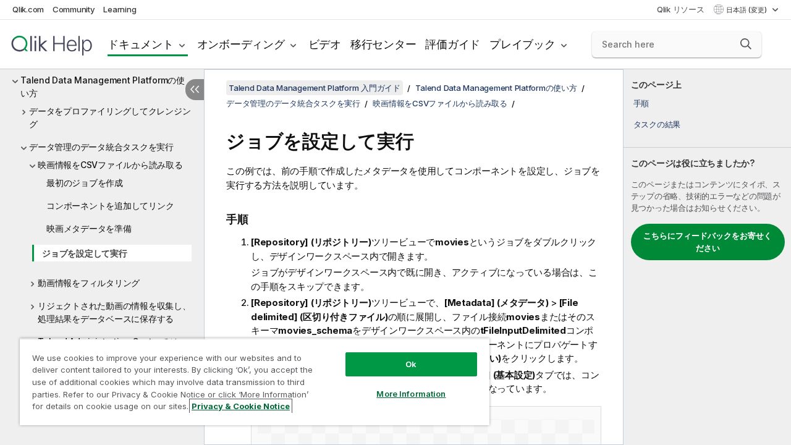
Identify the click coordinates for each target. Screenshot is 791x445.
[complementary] (707, 257)
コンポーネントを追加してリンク (110, 205)
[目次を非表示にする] (194, 89)
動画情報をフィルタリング (89, 283)
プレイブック (522, 44)
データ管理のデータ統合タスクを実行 (101, 147)
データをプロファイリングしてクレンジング (109, 117)
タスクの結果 (657, 124)
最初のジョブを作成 (84, 182)
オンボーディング (241, 44)
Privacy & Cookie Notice (241, 406)
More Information (411, 394)
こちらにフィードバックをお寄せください (707, 242)
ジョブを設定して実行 (84, 253)
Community (74, 9)
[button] (746, 44)
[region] (254, 381)
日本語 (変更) (747, 10)
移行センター (383, 44)
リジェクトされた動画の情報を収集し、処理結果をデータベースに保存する (114, 312)
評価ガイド (452, 44)
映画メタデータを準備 (89, 228)
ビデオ (324, 44)
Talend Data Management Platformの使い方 (102, 86)
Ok (411, 364)
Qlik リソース (680, 9)
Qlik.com (28, 9)
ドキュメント (141, 44)
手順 (641, 103)
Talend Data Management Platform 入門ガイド (314, 88)
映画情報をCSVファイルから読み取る (110, 164)
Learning (119, 9)
